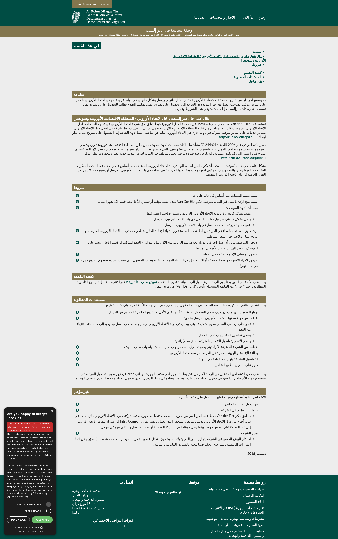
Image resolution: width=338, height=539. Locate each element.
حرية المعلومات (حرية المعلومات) (241, 525)
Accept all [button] (42, 519)
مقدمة (257, 51)
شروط (257, 64)
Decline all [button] (18, 519)
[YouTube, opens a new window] (113, 526)
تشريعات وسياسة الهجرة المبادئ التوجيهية (235, 518)
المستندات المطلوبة (248, 77)
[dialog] (30, 471)
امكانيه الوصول (253, 495)
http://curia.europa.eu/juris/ (242, 158)
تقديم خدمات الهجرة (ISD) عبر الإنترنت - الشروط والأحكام (236, 510)
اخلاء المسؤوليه (253, 502)
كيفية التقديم (253, 72)
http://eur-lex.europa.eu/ (237, 137)
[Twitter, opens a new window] (130, 526)
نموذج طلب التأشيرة (143, 282)
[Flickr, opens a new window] (122, 526)
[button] (188, 17)
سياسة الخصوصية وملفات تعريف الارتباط (236, 489)
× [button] (52, 411)
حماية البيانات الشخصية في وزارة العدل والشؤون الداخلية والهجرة (237, 533)
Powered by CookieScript (30, 531)
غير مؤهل (255, 81)
